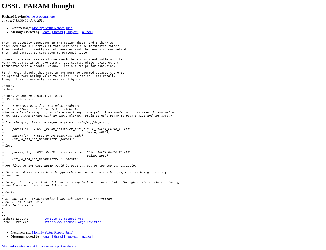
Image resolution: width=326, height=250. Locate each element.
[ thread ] (58, 32)
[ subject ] (72, 32)
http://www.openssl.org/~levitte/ (72, 222)
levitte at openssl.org (40, 16)
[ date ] (46, 32)
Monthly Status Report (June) (52, 28)
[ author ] (86, 32)
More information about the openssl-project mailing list (40, 246)
